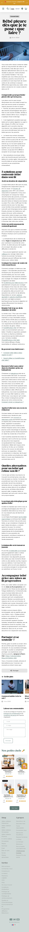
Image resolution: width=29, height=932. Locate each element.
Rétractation (6, 866)
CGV (3, 880)
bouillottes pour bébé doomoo (14, 283)
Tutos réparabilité (20, 827)
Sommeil (4, 846)
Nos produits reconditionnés (21, 847)
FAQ (3, 882)
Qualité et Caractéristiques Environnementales (7, 903)
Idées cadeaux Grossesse (6, 831)
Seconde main (20, 823)
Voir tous (14, 808)
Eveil (3, 848)
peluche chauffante (16, 297)
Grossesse (5, 841)
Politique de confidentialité (12, 713)
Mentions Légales (5, 877)
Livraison (4, 873)
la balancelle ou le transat (17, 551)
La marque (19, 842)
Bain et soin (5, 850)
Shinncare (19, 844)
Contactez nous (21, 830)
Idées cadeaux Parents (6, 835)
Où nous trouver (7, 885)
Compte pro (6, 871)
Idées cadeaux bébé (6, 827)
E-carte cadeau (7, 839)
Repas (4, 843)
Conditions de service (10, 715)
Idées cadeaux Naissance (6, 822)
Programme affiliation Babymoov (5, 911)
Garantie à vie (20, 821)
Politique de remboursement (7, 897)
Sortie (4, 853)
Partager (16, 670)
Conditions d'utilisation (5, 888)
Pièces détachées (5, 856)
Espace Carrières (21, 837)
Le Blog (18, 839)
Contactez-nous (7, 869)
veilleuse (4, 254)
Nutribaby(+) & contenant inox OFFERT (21, 796)
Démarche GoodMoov (19, 834)
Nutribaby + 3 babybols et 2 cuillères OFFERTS (8, 797)
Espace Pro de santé (21, 856)
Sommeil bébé (14, 16)
